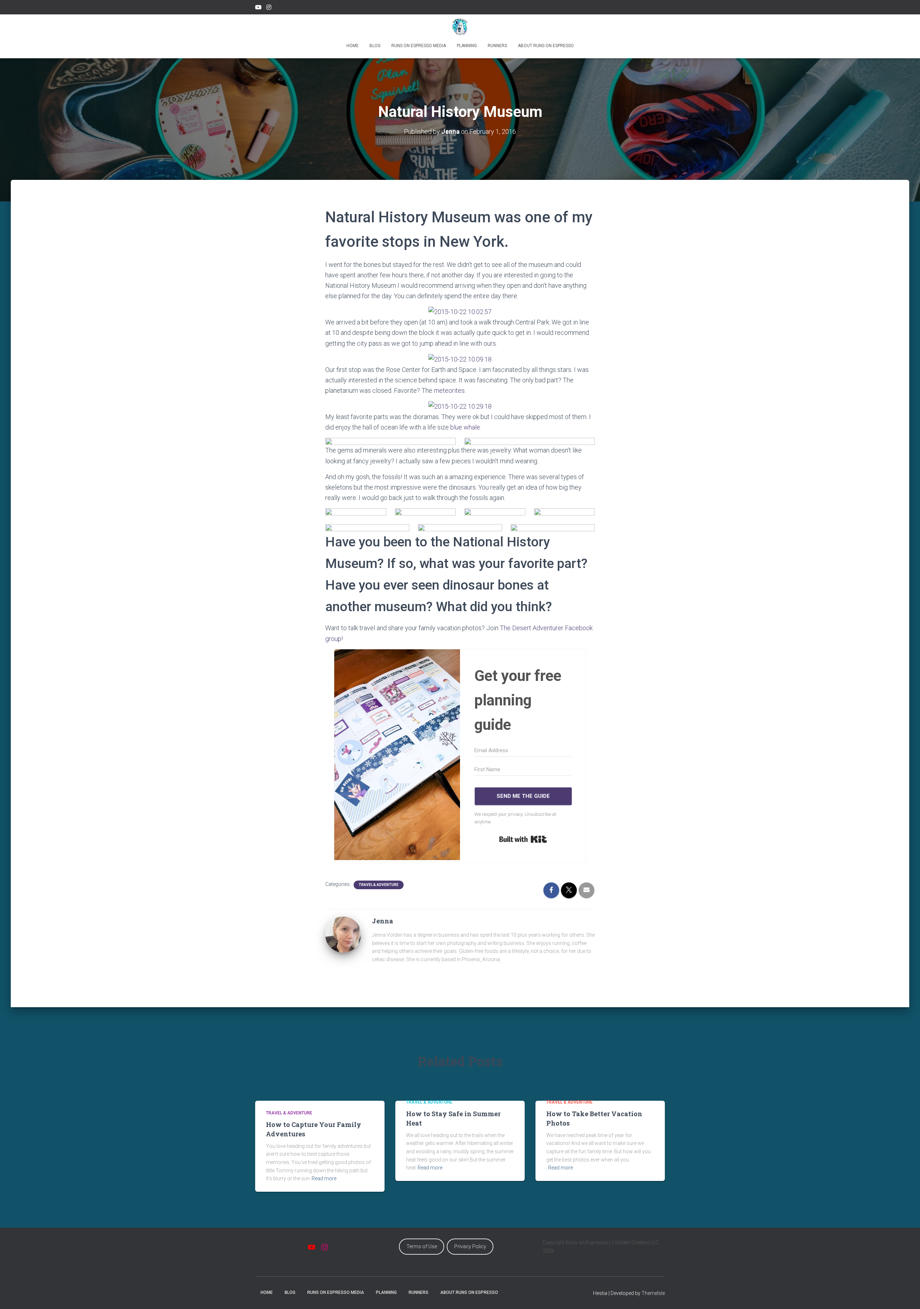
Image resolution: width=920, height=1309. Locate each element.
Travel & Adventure (379, 885)
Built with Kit (523, 839)
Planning (467, 45)
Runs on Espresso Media (418, 45)
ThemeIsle (653, 1293)
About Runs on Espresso (546, 45)
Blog (375, 45)
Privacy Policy (470, 1246)
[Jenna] (343, 934)
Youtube (258, 8)
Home (352, 45)
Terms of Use (421, 1246)
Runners (497, 45)
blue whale (465, 427)
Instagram (268, 8)
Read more (324, 1178)
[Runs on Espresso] (460, 27)
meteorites (449, 390)
